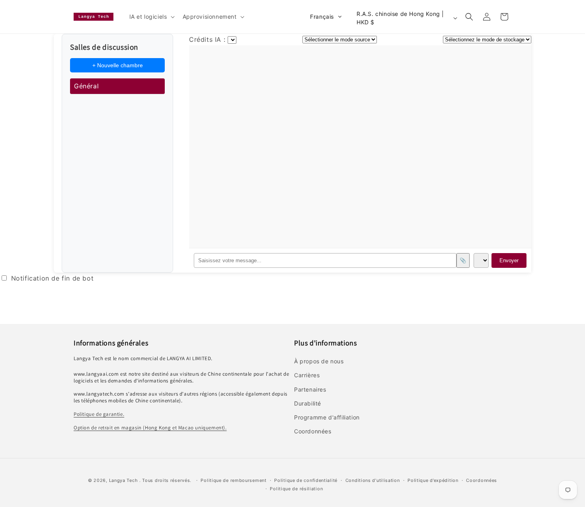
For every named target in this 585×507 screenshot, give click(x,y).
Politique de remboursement (233, 480)
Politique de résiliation (296, 488)
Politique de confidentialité (305, 480)
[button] (151, 16)
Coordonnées (481, 480)
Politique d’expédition (433, 480)
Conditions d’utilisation (372, 480)
